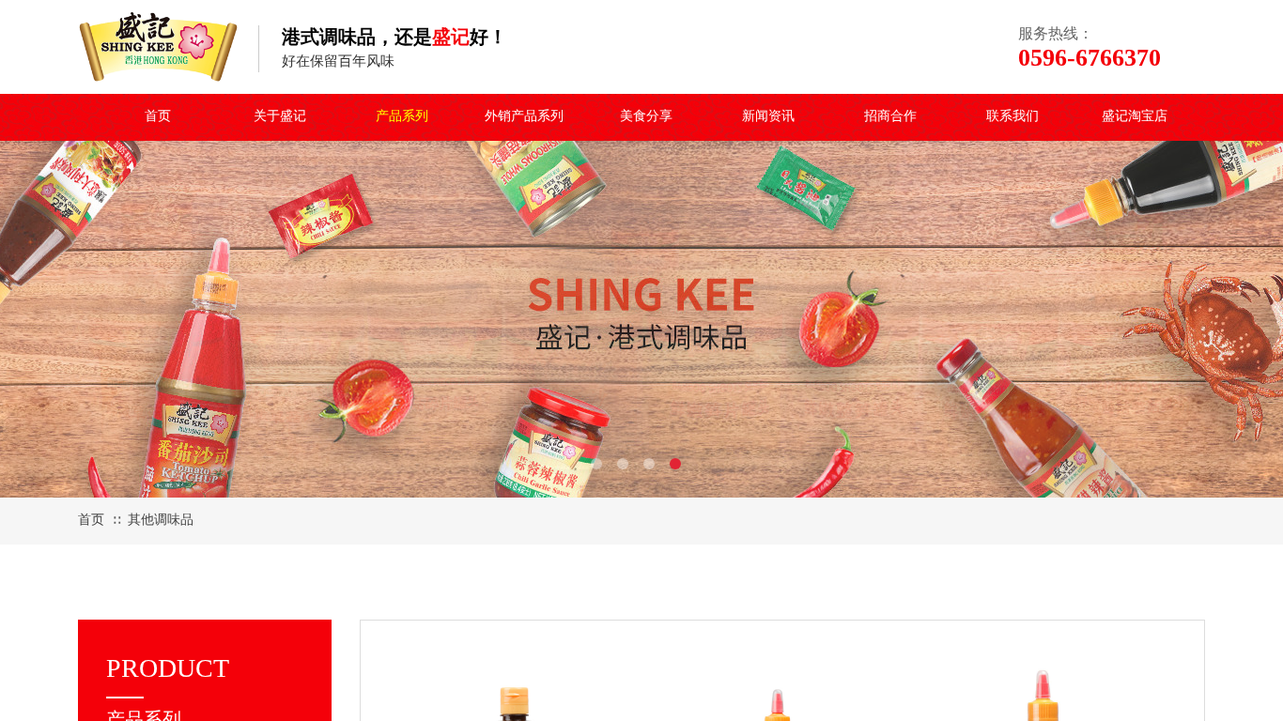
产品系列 (402, 116)
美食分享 (646, 116)
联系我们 (1012, 116)
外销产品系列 (524, 116)
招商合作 (890, 116)
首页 (158, 116)
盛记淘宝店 (1134, 116)
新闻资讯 (768, 116)
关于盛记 (280, 116)
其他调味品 (160, 520)
